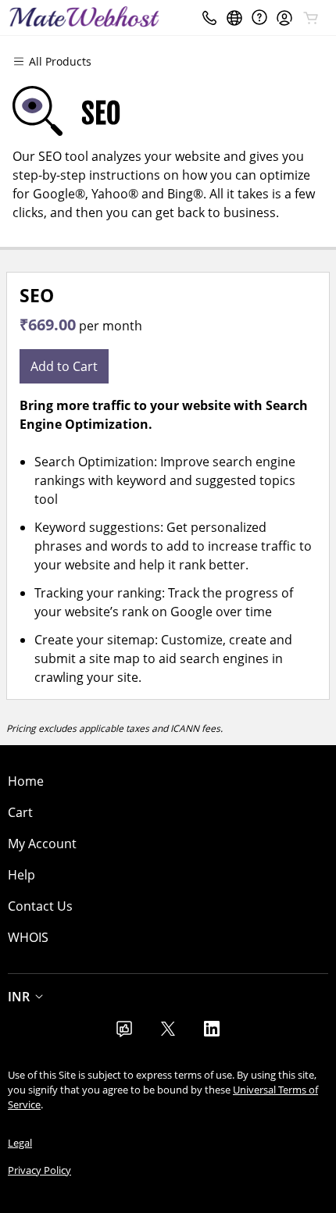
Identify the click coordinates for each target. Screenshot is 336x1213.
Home (26, 781)
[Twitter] (168, 1033)
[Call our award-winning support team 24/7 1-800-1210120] (259, 17)
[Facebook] (124, 1033)
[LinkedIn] (211, 1033)
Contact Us (40, 906)
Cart (20, 812)
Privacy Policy (39, 1170)
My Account (42, 843)
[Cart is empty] (311, 18)
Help (21, 874)
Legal (20, 1143)
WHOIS (28, 937)
